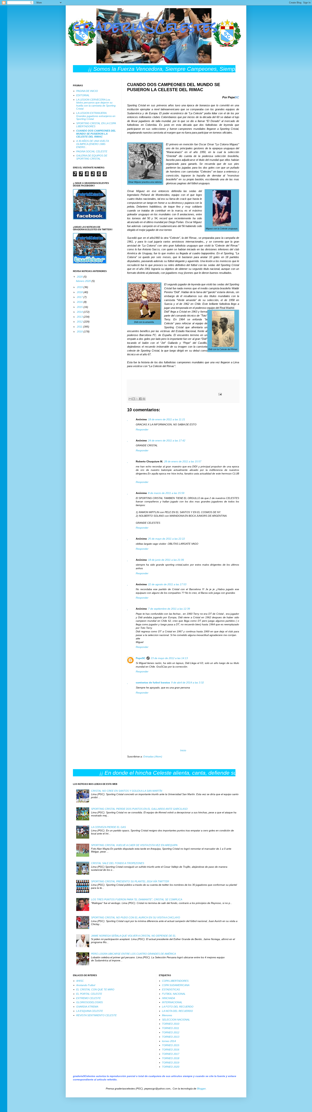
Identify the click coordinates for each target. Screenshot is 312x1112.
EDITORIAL (83, 95)
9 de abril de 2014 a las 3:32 (187, 682)
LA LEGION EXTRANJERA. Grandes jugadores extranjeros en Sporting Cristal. (95, 116)
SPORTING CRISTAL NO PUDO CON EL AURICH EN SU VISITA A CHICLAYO (135, 917)
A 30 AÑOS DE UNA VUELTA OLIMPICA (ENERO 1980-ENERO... (92, 144)
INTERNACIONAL (172, 1002)
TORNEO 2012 (170, 1032)
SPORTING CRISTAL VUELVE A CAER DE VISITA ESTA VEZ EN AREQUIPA (134, 845)
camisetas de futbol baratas (153, 682)
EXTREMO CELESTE (88, 998)
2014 (80, 311)
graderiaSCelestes (145, 26)
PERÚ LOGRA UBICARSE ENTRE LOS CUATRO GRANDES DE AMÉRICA (133, 953)
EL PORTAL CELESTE (89, 993)
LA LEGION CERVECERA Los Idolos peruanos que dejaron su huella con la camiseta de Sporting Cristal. (96, 104)
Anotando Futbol (85, 985)
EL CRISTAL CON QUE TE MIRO (95, 989)
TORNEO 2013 (170, 1036)
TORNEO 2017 (170, 1053)
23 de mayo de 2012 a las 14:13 (169, 658)
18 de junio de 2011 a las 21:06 (166, 559)
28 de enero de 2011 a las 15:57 (182, 461)
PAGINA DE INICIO (87, 91)
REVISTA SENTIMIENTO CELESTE (96, 1015)
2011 (80, 326)
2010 (80, 331)
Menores (167, 1015)
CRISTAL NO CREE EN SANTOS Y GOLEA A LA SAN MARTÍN (126, 790)
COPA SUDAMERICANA (175, 985)
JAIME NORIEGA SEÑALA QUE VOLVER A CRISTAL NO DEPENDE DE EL (133, 935)
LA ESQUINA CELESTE (89, 1010)
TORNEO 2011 (170, 1028)
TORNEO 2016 (170, 1049)
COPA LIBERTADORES (175, 980)
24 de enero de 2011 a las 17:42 (166, 440)
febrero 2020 (84, 281)
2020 (80, 276)
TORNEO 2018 (170, 1058)
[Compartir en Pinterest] (144, 399)
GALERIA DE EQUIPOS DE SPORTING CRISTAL (91, 157)
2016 (80, 301)
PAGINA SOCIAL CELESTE (91, 151)
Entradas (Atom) (152, 756)
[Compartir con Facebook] (140, 399)
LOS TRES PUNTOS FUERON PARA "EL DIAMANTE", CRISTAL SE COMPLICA (136, 899)
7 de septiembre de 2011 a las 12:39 (169, 608)
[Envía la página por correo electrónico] (219, 394)
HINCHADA (168, 998)
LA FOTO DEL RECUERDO (177, 1006)
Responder (142, 429)
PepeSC (140, 658)
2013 (80, 316)
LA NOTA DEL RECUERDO (177, 1010)
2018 (80, 292)
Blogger (201, 1088)
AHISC (80, 980)
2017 (80, 297)
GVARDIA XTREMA (87, 1006)
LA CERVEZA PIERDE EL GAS (108, 827)
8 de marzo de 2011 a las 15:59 (166, 493)
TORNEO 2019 (170, 1062)
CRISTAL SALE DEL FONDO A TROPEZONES (117, 863)
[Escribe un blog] (133, 399)
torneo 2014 (169, 1041)
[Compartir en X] (137, 399)
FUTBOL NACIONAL (174, 993)
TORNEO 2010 (170, 1023)
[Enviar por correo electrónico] (130, 399)
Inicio (183, 750)
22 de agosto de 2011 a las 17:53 (167, 584)
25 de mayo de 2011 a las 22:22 (166, 538)
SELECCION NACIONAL (176, 1019)
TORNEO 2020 (170, 1066)
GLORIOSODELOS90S (89, 1002)
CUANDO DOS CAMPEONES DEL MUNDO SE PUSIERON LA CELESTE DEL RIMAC (96, 133)
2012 (80, 321)
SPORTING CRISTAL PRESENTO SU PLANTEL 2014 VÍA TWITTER (130, 881)
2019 (80, 287)
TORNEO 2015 (170, 1045)
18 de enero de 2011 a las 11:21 (166, 419)
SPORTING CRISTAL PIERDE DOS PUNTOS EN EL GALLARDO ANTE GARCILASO (139, 808)
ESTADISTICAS (171, 989)
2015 (80, 307)
